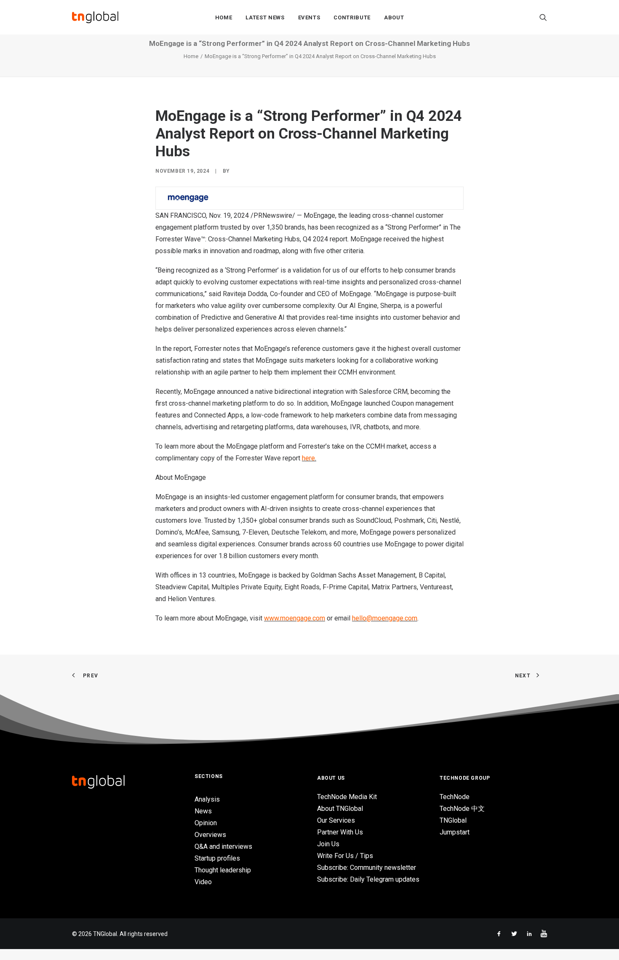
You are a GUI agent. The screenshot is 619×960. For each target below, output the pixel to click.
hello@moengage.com (384, 618)
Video (203, 882)
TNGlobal (453, 820)
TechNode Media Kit (347, 797)
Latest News (264, 17)
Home (223, 17)
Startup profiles (217, 858)
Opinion (206, 823)
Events (309, 17)
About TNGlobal (340, 809)
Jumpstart (455, 832)
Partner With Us (340, 832)
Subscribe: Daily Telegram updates (368, 879)
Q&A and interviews (223, 846)
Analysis (207, 799)
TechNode (455, 797)
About (394, 17)
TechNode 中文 (462, 809)
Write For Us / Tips (345, 856)
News (203, 811)
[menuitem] (223, 17)
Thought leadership (223, 870)
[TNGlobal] (95, 17)
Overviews (210, 835)
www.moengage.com (294, 618)
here (308, 458)
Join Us (328, 844)
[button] (543, 17)
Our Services (336, 820)
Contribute (352, 17)
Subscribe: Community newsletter (366, 868)
